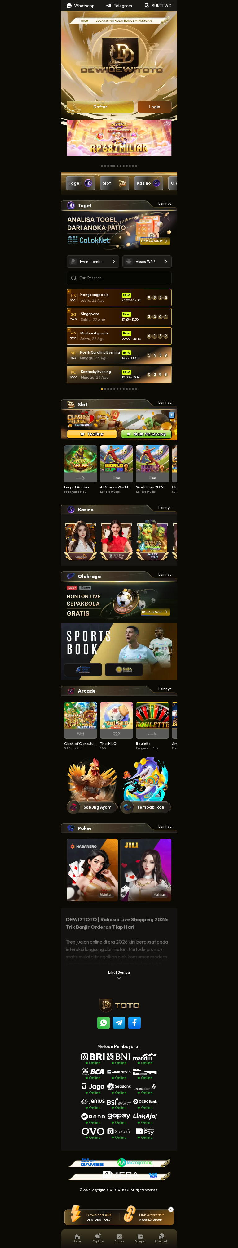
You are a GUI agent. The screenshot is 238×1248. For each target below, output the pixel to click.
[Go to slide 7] (124, 166)
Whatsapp (84, 5)
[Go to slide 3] (108, 166)
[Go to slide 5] (117, 166)
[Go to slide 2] (105, 166)
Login (154, 107)
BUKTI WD (162, 5)
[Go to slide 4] (112, 166)
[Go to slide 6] (120, 166)
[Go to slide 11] (136, 166)
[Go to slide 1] (102, 166)
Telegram (123, 5)
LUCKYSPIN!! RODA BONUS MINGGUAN (110, 21)
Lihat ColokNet (151, 241)
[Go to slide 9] (130, 166)
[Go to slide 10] (133, 166)
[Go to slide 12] (136, 389)
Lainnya (165, 203)
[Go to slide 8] (127, 166)
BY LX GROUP (152, 612)
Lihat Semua (119, 972)
